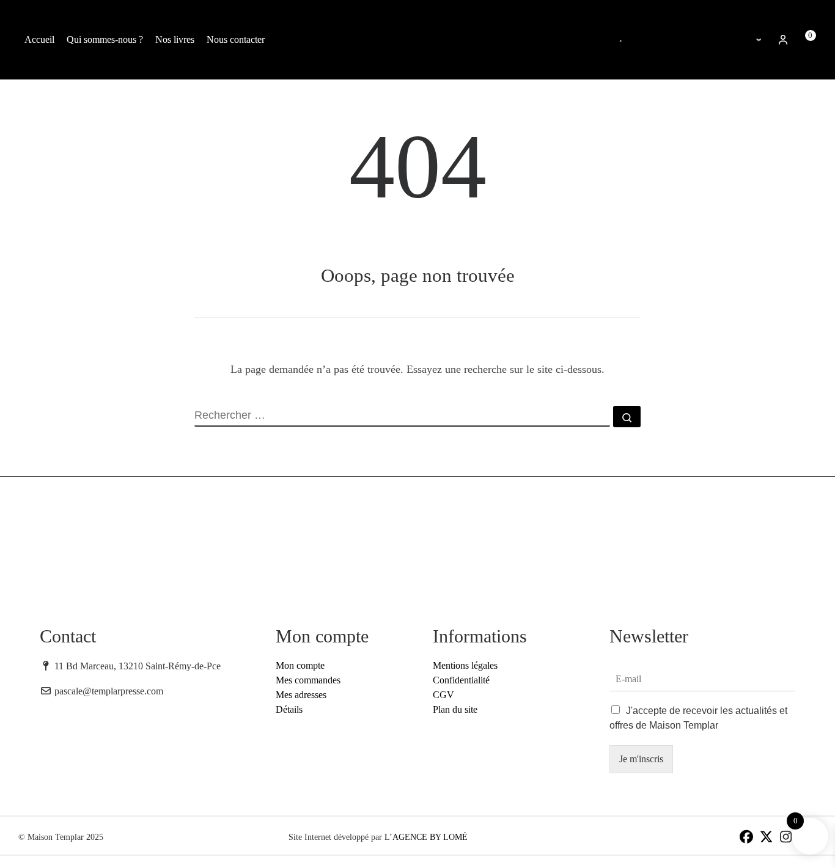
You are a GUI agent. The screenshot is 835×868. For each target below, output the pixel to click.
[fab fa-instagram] (786, 838)
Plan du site (455, 709)
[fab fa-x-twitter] (765, 838)
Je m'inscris (641, 759)
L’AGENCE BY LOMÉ (426, 837)
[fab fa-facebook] (746, 838)
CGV (443, 695)
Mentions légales (465, 665)
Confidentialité (461, 680)
